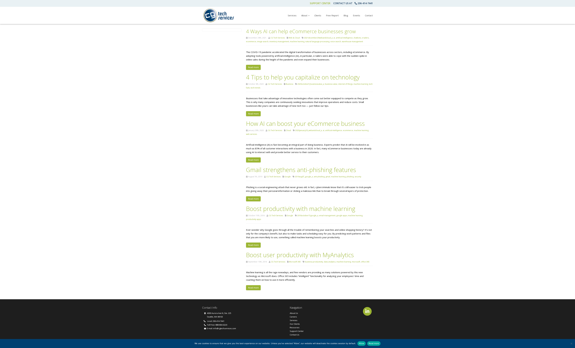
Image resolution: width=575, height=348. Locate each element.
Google (287, 176)
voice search (335, 41)
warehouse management (352, 41)
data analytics (330, 261)
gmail (328, 176)
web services (251, 134)
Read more (253, 67)
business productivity (314, 261)
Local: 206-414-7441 (215, 321)
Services (292, 15)
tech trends (255, 87)
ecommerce (251, 41)
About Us (294, 313)
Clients (317, 15)
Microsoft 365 (295, 261)
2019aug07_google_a (304, 176)
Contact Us (294, 334)
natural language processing (317, 41)
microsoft (356, 261)
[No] (571, 343)
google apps (341, 215)
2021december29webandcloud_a (318, 38)
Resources (294, 327)
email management (327, 215)
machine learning (297, 41)
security (358, 176)
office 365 (365, 261)
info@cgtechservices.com (224, 328)
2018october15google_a (307, 215)
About (304, 15)
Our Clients (295, 324)
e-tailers (365, 38)
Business (289, 84)
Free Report (332, 15)
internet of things (345, 84)
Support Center (320, 3)
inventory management (279, 41)
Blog (346, 15)
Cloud (288, 130)
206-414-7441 (365, 3)
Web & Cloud (294, 38)
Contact (369, 15)
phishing (350, 176)
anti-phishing (319, 176)
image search (262, 41)
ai (334, 38)
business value (331, 84)
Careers (293, 316)
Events (356, 15)
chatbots (357, 38)
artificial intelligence (344, 38)
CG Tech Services (277, 38)
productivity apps (253, 219)
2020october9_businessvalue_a (310, 84)
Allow (361, 343)
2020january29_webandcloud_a (308, 130)
